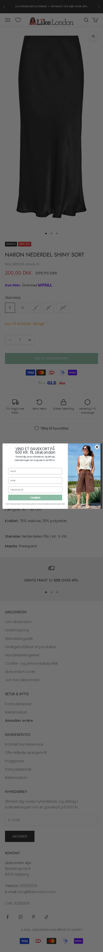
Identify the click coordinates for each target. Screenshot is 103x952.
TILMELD (35, 497)
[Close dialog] (97, 446)
